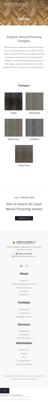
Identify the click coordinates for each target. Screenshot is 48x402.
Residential (24, 309)
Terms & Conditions (24, 364)
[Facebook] (21, 266)
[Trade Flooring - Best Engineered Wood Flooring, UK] (15, 4)
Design (24, 353)
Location (24, 291)
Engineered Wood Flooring (24, 284)
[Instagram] (27, 266)
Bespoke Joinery (24, 316)
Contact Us (24, 294)
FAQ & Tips (24, 350)
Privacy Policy (24, 360)
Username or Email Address (11, 395)
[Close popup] (4, 390)
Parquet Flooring (24, 287)
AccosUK (33, 379)
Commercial (24, 313)
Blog (24, 357)
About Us (24, 280)
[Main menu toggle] (44, 4)
